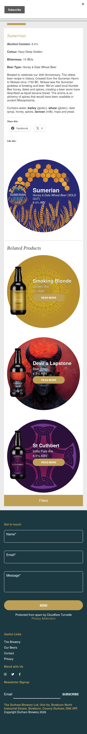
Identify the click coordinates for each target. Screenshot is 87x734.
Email (8, 694)
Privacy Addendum (44, 618)
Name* (11, 534)
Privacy (8, 659)
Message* (13, 575)
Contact (9, 653)
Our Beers (10, 647)
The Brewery (12, 642)
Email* (11, 554)
